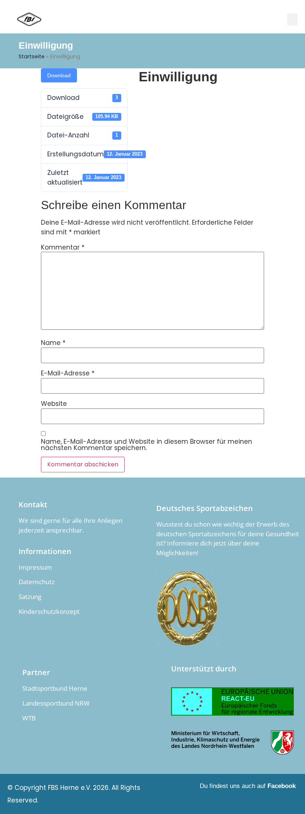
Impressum (35, 567)
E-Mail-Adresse (67, 373)
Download (59, 75)
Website (54, 404)
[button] (292, 19)
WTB (29, 718)
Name (53, 343)
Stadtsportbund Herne (54, 688)
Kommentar (62, 247)
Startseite (32, 56)
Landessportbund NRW (56, 703)
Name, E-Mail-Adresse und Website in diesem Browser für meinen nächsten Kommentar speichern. (146, 445)
